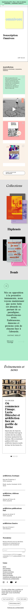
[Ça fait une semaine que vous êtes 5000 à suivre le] (14, 109)
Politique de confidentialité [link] (15, 607)
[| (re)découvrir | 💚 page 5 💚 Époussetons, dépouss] (14, 86)
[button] (11, 456)
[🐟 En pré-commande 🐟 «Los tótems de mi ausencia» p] (14, 155)
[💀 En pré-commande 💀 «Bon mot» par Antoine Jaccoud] (14, 132)
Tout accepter (8, 599)
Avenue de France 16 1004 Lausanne (9, 500)
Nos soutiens (6, 568)
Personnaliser (14, 603)
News (4, 566)
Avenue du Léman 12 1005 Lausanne (9, 515)
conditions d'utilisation (17, 555)
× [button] (23, 3)
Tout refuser (22, 599)
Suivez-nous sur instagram (11, 173)
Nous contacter (7, 573)
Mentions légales (8, 575)
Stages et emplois (8, 572)
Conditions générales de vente (12, 577)
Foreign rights (7, 570)
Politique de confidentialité (11, 578)
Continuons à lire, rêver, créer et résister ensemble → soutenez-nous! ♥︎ (14, 2)
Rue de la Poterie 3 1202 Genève (8, 527)
